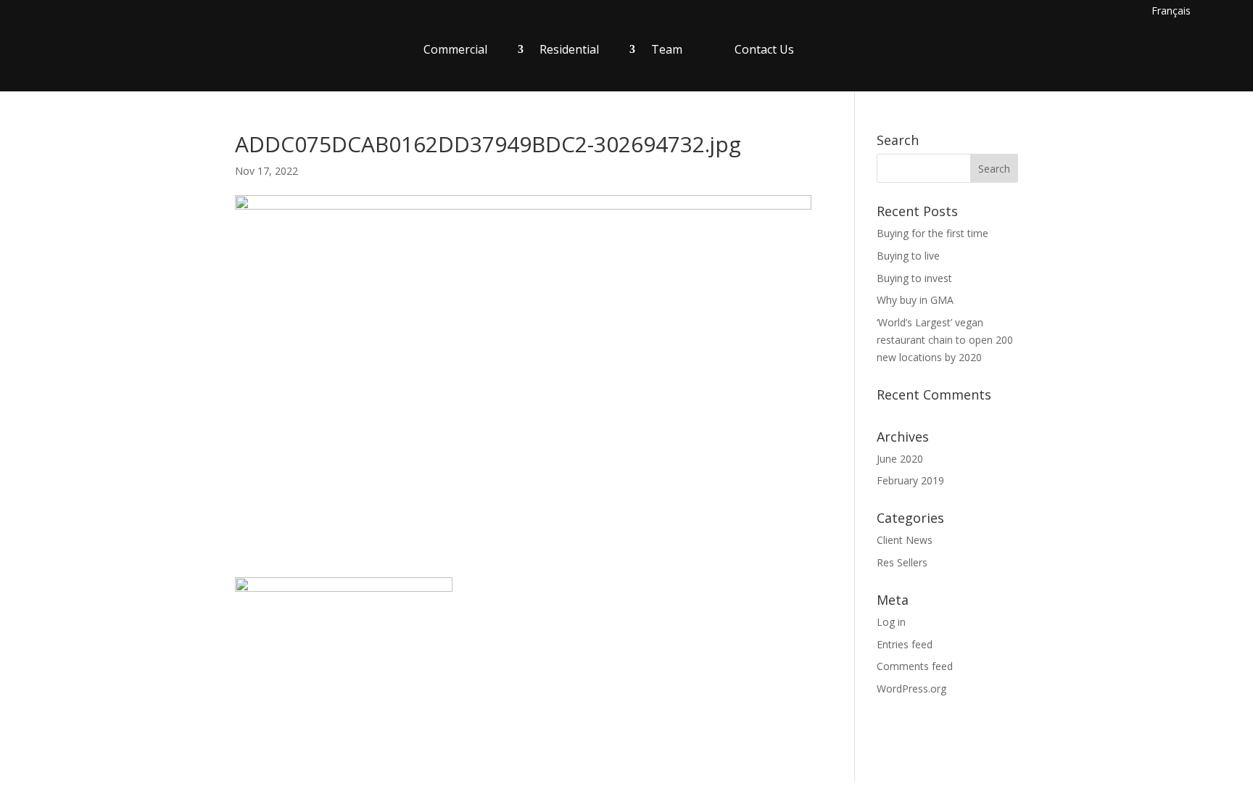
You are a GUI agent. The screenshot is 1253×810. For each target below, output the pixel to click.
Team (666, 49)
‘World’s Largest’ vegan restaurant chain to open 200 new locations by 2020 (945, 339)
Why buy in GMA (915, 300)
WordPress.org (911, 688)
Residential (569, 49)
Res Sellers (902, 562)
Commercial (455, 49)
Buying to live (908, 256)
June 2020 (900, 459)
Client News (904, 540)
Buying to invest (914, 278)
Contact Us (764, 49)
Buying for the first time (932, 233)
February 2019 (910, 480)
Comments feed (915, 666)
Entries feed (904, 644)
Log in (891, 622)
